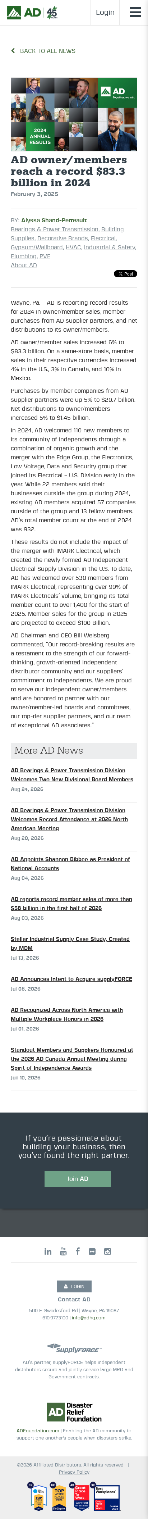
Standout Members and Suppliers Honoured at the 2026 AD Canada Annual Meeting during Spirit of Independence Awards (72, 1059)
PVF (45, 256)
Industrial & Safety (109, 247)
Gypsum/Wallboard (37, 247)
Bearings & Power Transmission (54, 229)
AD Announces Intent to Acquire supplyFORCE (71, 979)
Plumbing (24, 256)
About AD (24, 265)
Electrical (103, 238)
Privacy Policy (74, 1472)
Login (105, 12)
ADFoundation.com (38, 1431)
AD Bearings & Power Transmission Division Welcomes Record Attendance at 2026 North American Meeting (69, 819)
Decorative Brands (62, 238)
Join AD (77, 1179)
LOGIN (77, 1286)
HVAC (73, 247)
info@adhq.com (89, 1318)
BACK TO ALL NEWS (46, 51)
